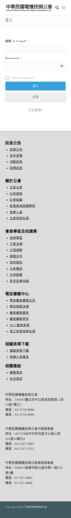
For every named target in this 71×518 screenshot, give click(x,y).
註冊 (36, 96)
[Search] (55, 7)
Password (13, 58)
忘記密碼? (35, 110)
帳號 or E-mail (17, 41)
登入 (9, 20)
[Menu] (64, 7)
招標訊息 (16, 168)
